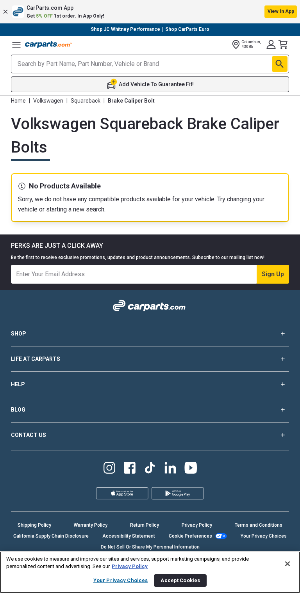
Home (18, 101)
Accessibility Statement (128, 536)
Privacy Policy (197, 525)
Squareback (85, 101)
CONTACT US (28, 435)
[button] (150, 11)
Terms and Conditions (258, 525)
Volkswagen (48, 101)
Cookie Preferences (190, 536)
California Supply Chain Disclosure (51, 536)
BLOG (18, 410)
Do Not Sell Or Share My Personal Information (150, 547)
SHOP (18, 333)
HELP (18, 384)
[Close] (287, 563)
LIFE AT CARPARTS (35, 359)
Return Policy (144, 525)
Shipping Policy (34, 525)
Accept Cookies (180, 580)
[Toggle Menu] (16, 44)
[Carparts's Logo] (48, 44)
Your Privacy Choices (264, 536)
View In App (281, 11)
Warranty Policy (90, 525)
